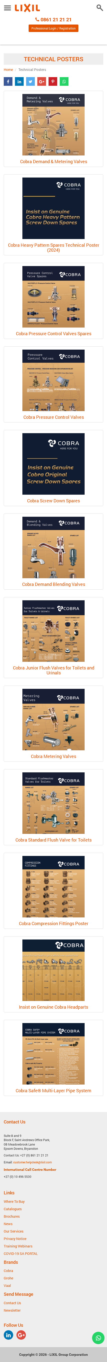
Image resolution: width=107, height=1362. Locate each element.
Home (8, 69)
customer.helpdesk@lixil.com (32, 1162)
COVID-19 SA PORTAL (21, 1253)
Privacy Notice (15, 1238)
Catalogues (13, 1209)
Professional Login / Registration (53, 28)
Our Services (13, 1231)
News (8, 1223)
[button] (8, 81)
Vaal (7, 1285)
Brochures (12, 1216)
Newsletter (12, 1310)
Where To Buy (14, 1201)
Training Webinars (18, 1246)
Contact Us (12, 1303)
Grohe (8, 1278)
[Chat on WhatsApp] (98, 1338)
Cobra (8, 1270)
